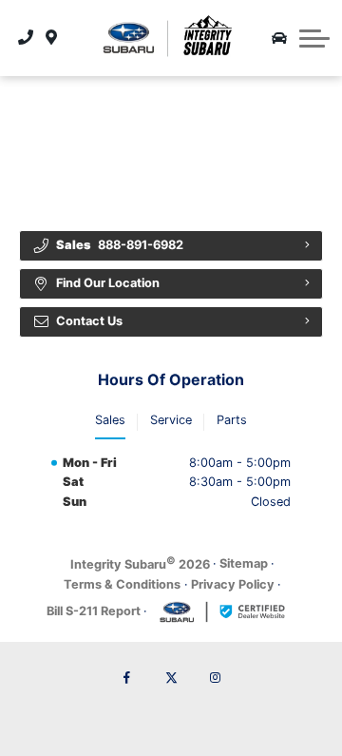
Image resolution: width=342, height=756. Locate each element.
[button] (314, 38)
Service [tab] (171, 420)
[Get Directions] (52, 38)
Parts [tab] (232, 420)
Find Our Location (108, 283)
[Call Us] (26, 38)
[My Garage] (279, 38)
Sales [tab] (110, 420)
